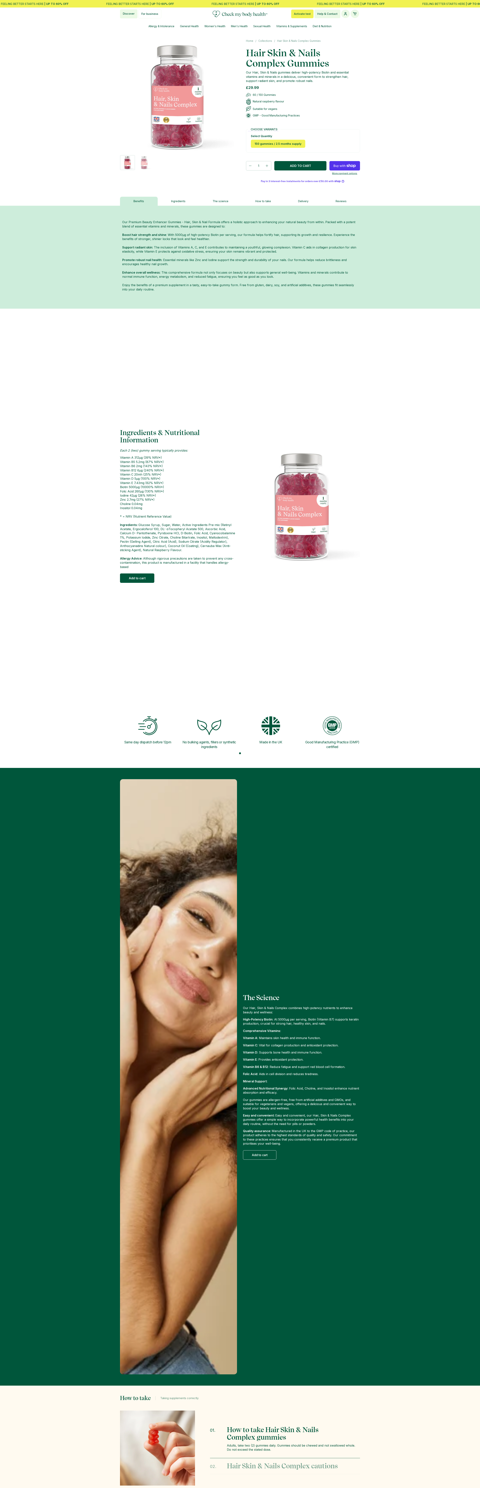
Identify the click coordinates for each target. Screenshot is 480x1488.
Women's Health (214, 26)
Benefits (139, 201)
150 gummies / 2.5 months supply (278, 144)
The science (220, 201)
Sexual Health (262, 26)
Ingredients (178, 201)
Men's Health (239, 26)
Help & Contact (327, 13)
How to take (263, 201)
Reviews (341, 201)
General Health (189, 26)
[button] (250, 165)
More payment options (344, 173)
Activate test (302, 13)
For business (149, 13)
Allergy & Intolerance (161, 26)
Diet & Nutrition (322, 26)
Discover (129, 13)
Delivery (303, 201)
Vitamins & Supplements (291, 26)
